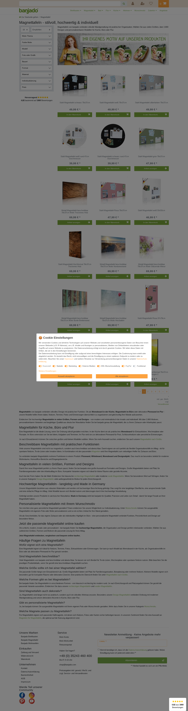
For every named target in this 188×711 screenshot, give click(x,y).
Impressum (69, 359)
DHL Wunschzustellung (110, 366)
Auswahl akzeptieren (66, 376)
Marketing (73, 366)
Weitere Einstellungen (47, 371)
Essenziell (47, 366)
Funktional (141, 366)
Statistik (60, 366)
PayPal (128, 366)
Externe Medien (88, 366)
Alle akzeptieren (121, 376)
